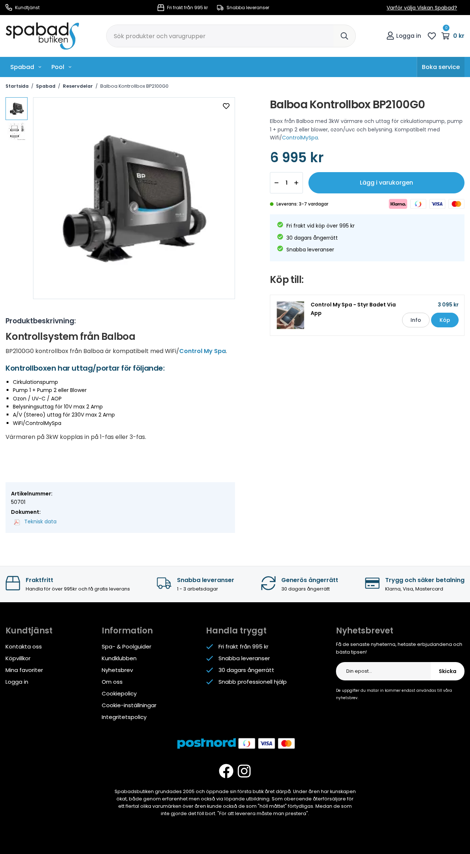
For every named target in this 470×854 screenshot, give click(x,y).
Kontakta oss (24, 646)
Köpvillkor (18, 658)
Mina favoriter (24, 670)
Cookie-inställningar (129, 705)
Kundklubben (119, 658)
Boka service (441, 67)
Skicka (447, 671)
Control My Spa (202, 351)
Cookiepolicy (119, 693)
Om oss (112, 682)
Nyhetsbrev (117, 670)
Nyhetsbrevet (364, 630)
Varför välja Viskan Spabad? (422, 7)
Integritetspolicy (124, 717)
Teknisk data (40, 521)
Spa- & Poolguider (126, 646)
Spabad (22, 67)
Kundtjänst (27, 7)
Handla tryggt (236, 630)
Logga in (408, 36)
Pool (57, 67)
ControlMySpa (300, 137)
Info (416, 320)
